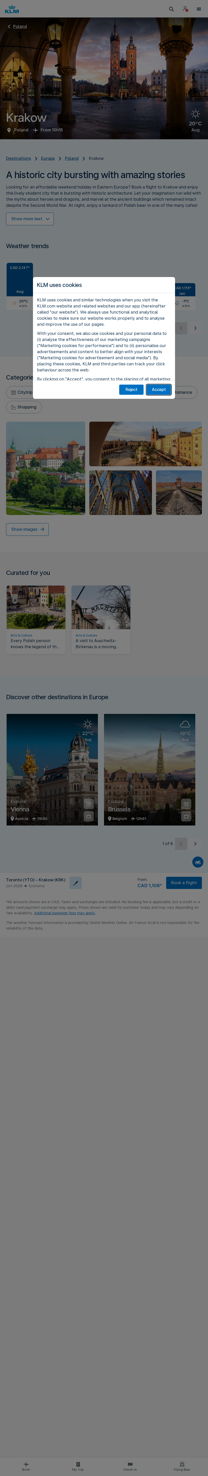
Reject (131, 389)
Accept (159, 389)
